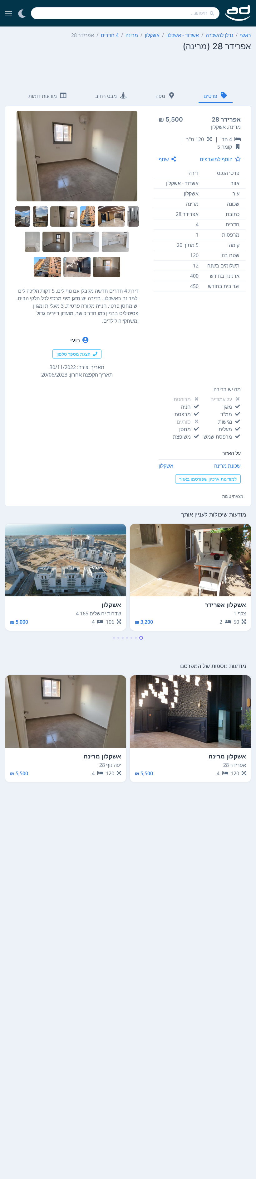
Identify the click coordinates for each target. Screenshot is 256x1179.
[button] (141, 638)
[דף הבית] (237, 13)
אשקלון (166, 465)
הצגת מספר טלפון (74, 354)
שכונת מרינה (227, 465)
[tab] (216, 96)
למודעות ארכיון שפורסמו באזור (208, 479)
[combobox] (125, 13)
